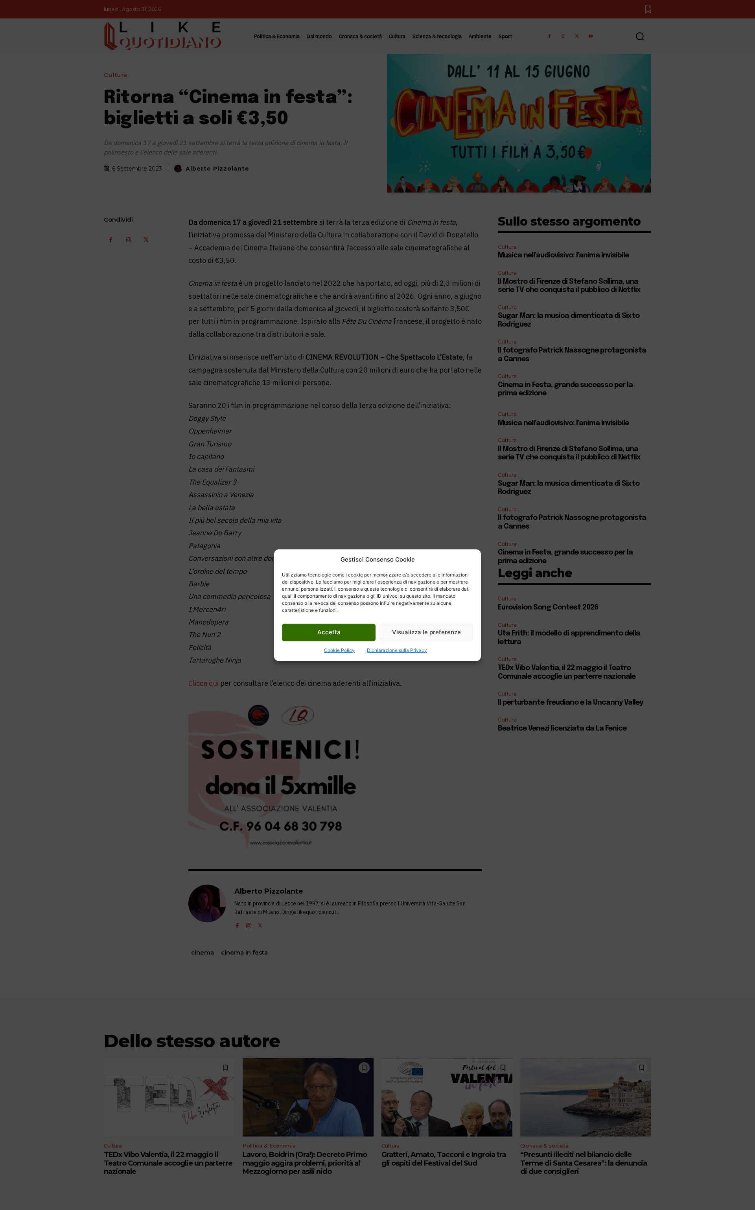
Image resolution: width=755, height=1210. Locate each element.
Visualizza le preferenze (426, 632)
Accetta (329, 632)
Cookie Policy (339, 650)
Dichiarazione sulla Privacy (397, 650)
